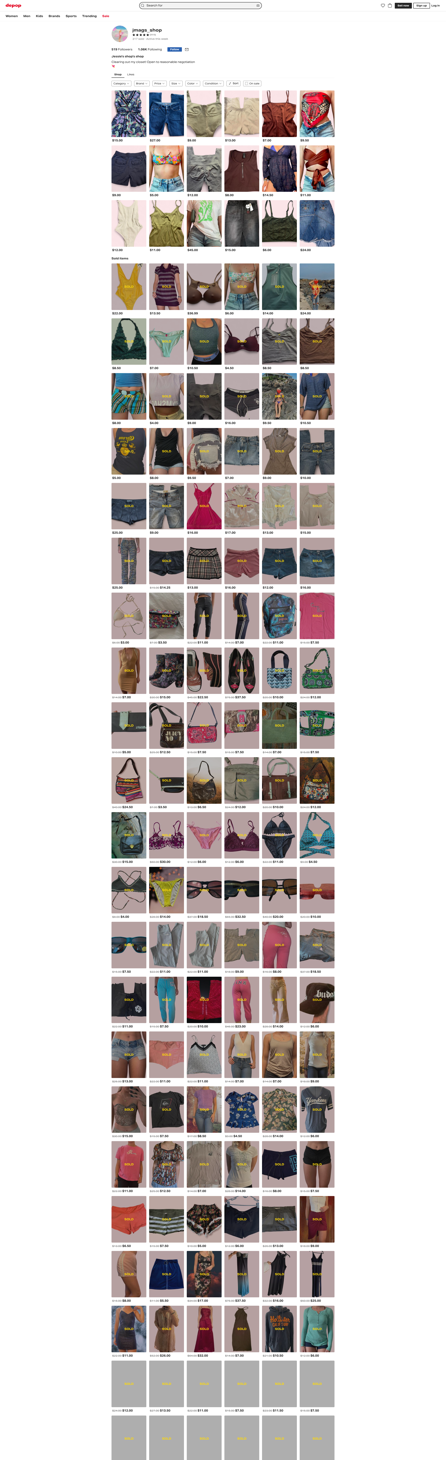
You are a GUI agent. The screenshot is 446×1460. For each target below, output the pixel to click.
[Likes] (382, 5)
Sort (236, 83)
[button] (144, 34)
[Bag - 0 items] (389, 5)
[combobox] (200, 5)
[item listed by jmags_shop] (129, 113)
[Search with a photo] (258, 5)
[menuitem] (12, 16)
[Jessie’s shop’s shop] (120, 34)
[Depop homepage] (13, 6)
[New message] (187, 49)
